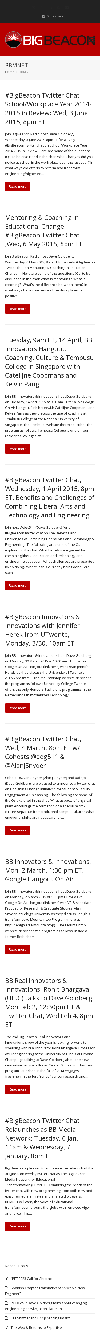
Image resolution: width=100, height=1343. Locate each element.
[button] (92, 39)
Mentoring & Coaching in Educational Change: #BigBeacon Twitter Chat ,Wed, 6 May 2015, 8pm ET (44, 230)
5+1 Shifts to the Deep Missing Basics (40, 1317)
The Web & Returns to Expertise (36, 1327)
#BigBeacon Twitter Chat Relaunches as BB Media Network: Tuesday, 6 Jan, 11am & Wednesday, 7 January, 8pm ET (42, 1138)
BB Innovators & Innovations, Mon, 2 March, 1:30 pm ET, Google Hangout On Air (48, 870)
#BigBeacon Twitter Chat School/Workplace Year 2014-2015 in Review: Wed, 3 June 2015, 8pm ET (48, 108)
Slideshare (55, 16)
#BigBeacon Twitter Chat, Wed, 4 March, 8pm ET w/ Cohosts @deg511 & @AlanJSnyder (43, 752)
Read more (18, 186)
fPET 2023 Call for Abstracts (32, 1278)
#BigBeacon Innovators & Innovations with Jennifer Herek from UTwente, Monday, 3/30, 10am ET (42, 629)
